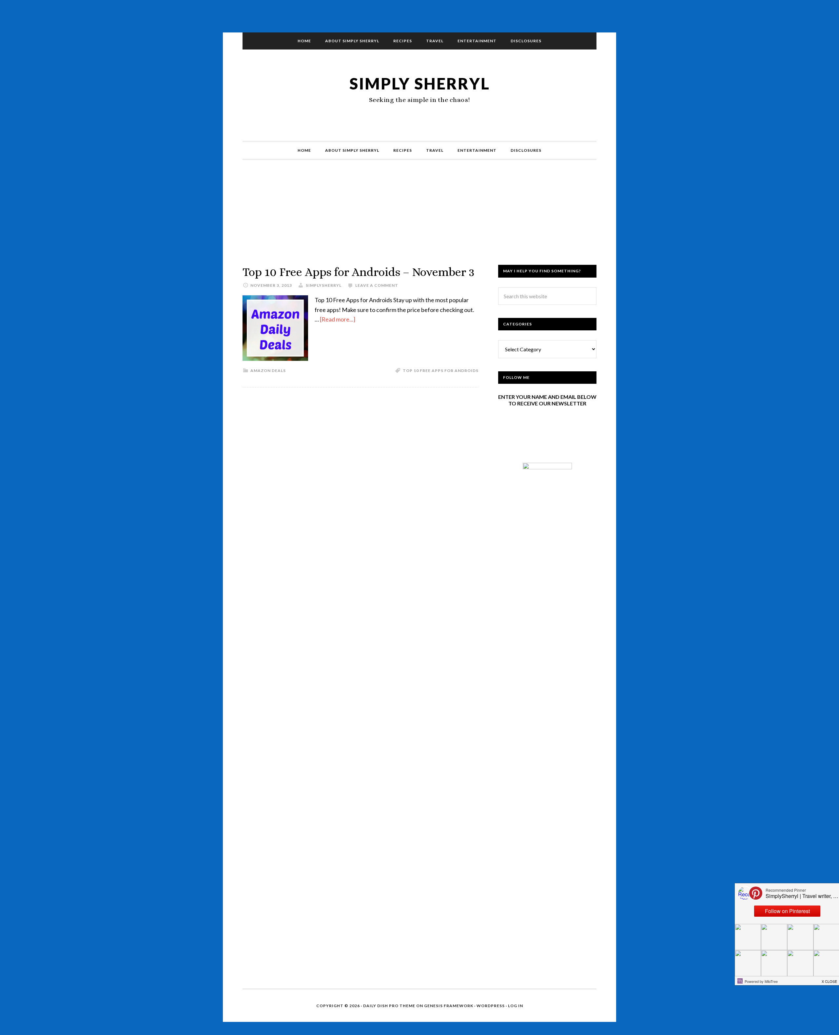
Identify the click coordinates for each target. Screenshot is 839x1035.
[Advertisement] (419, 219)
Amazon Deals (268, 370)
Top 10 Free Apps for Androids (440, 370)
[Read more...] (337, 319)
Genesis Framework (448, 1005)
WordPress (491, 1005)
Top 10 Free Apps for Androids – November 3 (359, 272)
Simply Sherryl (419, 83)
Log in (515, 1005)
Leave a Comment (376, 285)
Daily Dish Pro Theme (389, 1005)
